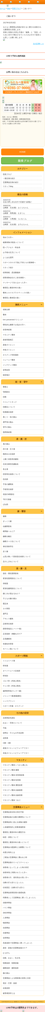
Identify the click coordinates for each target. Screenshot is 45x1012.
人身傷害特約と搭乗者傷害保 (14, 827)
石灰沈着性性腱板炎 (10, 464)
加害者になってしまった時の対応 (16, 867)
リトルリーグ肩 (9, 661)
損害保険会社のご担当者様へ (14, 278)
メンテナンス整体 (10, 365)
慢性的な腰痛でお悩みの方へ (14, 325)
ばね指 (5, 504)
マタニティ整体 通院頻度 (12, 785)
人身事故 (6, 918)
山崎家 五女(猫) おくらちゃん (15, 208)
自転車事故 (7, 913)
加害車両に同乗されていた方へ (15, 872)
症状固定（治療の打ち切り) (13, 887)
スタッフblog (8, 186)
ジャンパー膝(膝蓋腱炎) (12, 696)
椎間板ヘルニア (9, 531)
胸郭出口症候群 (9, 454)
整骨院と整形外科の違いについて (16, 842)
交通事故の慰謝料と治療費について (17, 847)
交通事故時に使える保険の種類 (15, 822)
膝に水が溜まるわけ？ (11, 593)
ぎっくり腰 (7, 521)
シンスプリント (9, 701)
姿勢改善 (6, 370)
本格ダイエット (9, 350)
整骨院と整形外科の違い (12, 288)
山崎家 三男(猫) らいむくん (15, 219)
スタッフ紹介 (8, 268)
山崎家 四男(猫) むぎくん (14, 213)
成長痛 (5, 738)
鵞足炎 (5, 604)
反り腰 (5, 551)
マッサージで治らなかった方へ (15, 283)
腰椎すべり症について (11, 541)
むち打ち (6, 953)
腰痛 (4, 516)
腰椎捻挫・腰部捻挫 (10, 968)
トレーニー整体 (9, 360)
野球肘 (5, 676)
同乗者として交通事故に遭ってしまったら (19, 898)
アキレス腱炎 (8, 619)
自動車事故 (7, 903)
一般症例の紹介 (9, 178)
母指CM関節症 (8, 494)
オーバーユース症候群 (11, 671)
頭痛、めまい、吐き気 (11, 958)
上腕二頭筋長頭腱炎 (10, 459)
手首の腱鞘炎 (8, 484)
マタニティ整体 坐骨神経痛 (13, 775)
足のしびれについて (10, 561)
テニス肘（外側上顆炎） (12, 686)
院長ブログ (25, 160)
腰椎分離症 (7, 536)
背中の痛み (7, 427)
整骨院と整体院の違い (11, 298)
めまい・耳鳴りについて (12, 723)
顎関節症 (6, 392)
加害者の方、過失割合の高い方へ (16, 877)
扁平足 (5, 614)
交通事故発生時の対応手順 (13, 812)
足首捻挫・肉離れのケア (12, 634)
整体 (4, 315)
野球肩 (5, 666)
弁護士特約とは (9, 852)
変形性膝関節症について (12, 588)
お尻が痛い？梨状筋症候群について (17, 556)
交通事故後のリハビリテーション (16, 862)
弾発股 (5, 583)
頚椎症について (9, 407)
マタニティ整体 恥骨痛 (12, 780)
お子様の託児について (11, 252)
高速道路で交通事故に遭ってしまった (17, 943)
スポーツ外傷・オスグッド (13, 706)
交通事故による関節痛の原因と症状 (17, 978)
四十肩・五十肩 (9, 449)
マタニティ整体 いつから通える (15, 765)
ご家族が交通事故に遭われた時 (15, 857)
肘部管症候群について (11, 474)
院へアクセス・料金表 (11, 247)
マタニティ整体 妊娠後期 (12, 790)
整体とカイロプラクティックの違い (17, 293)
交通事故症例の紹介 (11, 182)
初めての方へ (8, 237)
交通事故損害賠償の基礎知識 (14, 893)
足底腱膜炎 (7, 639)
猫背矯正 (6, 375)
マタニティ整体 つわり (12, 800)
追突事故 (6, 938)
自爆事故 (6, 933)
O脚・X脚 (7, 743)
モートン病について (10, 649)
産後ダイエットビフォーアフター (16, 748)
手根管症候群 (8, 489)
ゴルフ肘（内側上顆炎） (12, 681)
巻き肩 (5, 469)
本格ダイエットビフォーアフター (16, 753)
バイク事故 (7, 908)
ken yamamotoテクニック (13, 320)
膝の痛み (6, 973)
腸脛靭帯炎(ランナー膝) (12, 691)
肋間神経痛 (7, 432)
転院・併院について (10, 837)
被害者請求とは (9, 993)
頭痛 (4, 397)
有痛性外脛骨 (8, 644)
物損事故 (6, 923)
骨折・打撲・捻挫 (10, 983)
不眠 (4, 728)
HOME (22, 152)
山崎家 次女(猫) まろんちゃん (15, 224)
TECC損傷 (7, 499)
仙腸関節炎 (7, 526)
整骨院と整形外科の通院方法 (14, 832)
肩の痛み (6, 444)
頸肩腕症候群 (8, 412)
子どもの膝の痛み (10, 598)
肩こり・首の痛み (10, 417)
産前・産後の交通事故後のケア (15, 948)
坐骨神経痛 (7, 330)
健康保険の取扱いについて (13, 242)
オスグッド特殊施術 (10, 355)
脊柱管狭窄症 (8, 546)
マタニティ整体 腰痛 (11, 770)
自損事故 (6, 928)
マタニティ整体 (9, 335)
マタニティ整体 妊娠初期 (12, 795)
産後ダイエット (9, 345)
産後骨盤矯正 (8, 340)
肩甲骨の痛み (8, 422)
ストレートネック (10, 402)
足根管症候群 (8, 624)
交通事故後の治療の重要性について (17, 817)
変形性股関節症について (12, 578)
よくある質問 (8, 257)
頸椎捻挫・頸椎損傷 (10, 963)
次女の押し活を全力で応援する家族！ (17, 202)
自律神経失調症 (9, 718)
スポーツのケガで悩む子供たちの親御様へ (19, 262)
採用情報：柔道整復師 (11, 272)
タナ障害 (6, 609)
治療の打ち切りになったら (13, 882)
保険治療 (6, 309)
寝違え (5, 387)
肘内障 (5, 479)
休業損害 (6, 988)
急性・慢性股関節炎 (10, 573)
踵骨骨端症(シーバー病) (12, 629)
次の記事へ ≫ (38, 44)
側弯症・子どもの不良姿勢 (13, 733)
